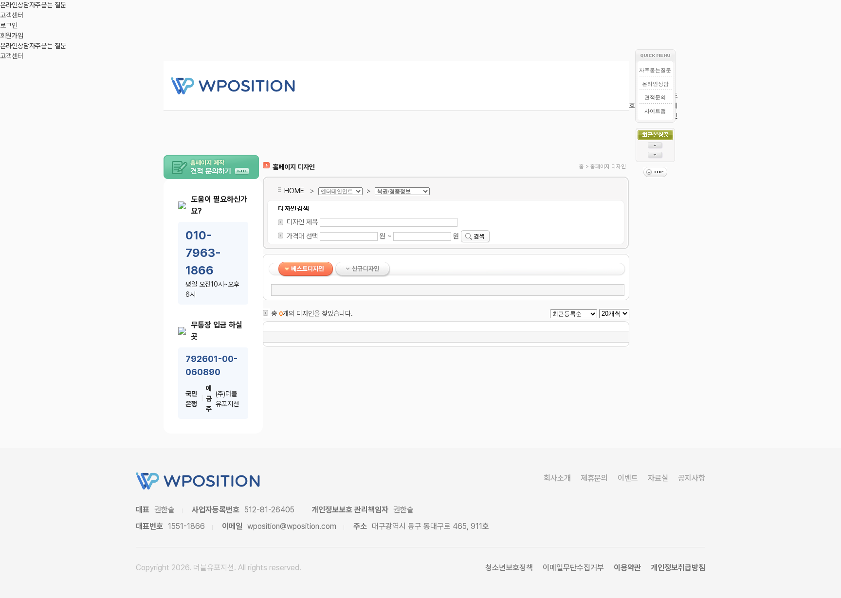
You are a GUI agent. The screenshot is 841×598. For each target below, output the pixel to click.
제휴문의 (594, 478)
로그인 (9, 25)
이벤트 (628, 478)
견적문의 (655, 97)
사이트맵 (655, 111)
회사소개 (557, 478)
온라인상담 (14, 5)
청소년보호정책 (509, 567)
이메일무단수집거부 (573, 567)
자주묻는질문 (655, 70)
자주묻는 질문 (47, 5)
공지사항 (691, 478)
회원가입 (11, 35)
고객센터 (11, 15)
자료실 (658, 478)
